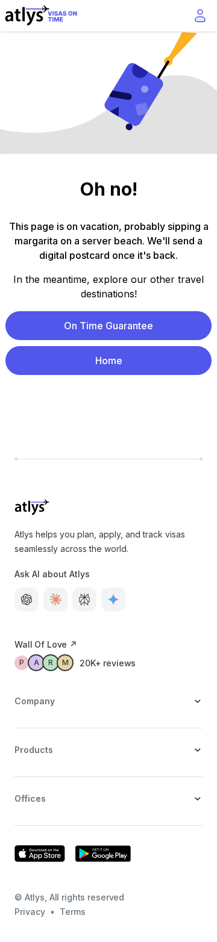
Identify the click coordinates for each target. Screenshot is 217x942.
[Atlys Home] (41, 16)
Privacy (29, 911)
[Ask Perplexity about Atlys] (84, 599)
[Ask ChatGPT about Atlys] (26, 599)
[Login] (200, 16)
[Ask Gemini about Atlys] (113, 599)
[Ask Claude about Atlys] (55, 599)
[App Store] (39, 853)
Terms (73, 911)
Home (108, 361)
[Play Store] (103, 853)
